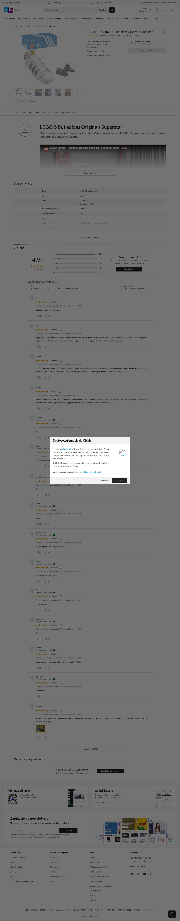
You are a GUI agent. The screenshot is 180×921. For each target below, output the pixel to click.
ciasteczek (66, 449)
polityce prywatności (91, 472)
